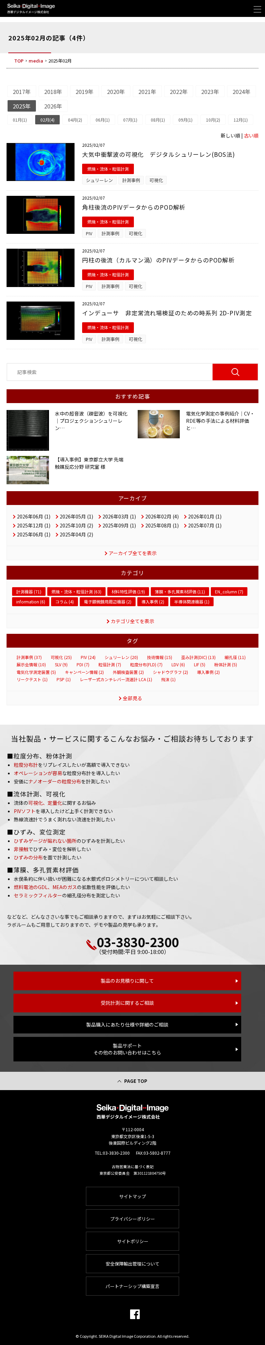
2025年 (22, 106)
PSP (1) (64, 679)
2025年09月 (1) (119, 525)
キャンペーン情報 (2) (84, 672)
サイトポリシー (132, 1241)
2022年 (179, 91)
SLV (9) (61, 664)
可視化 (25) (61, 657)
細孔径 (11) (235, 657)
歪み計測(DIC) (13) (198, 657)
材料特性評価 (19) (128, 591)
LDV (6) (178, 664)
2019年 (85, 91)
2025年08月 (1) (162, 525)
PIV (89, 233)
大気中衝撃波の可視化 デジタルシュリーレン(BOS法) (158, 154)
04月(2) (75, 120)
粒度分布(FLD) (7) (146, 664)
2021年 (147, 91)
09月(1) (185, 120)
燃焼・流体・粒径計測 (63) (76, 591)
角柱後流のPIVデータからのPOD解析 (133, 207)
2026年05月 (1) (76, 516)
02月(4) (47, 120)
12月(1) (241, 120)
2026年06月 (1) (33, 516)
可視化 (156, 180)
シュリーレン (99, 180)
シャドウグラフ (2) (170, 672)
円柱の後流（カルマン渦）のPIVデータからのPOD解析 (158, 260)
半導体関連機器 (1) (191, 601)
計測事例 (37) (29, 657)
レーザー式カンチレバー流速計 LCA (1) (116, 679)
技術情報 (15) (159, 657)
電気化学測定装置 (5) (36, 672)
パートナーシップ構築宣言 (132, 1286)
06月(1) (103, 120)
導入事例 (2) (152, 601)
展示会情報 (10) (31, 664)
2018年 (53, 91)
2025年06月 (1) (33, 534)
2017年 (22, 91)
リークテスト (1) (32, 679)
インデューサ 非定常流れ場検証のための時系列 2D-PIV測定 (167, 312)
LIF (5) (199, 664)
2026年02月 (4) (162, 516)
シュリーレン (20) (121, 657)
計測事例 (131, 180)
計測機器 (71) (28, 591)
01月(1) (20, 120)
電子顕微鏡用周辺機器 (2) (107, 601)
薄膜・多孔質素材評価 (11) (180, 591)
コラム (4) (64, 601)
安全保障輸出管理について (132, 1263)
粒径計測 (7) (109, 664)
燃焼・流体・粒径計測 (108, 169)
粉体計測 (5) (225, 664)
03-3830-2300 (138, 942)
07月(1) (130, 120)
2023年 (210, 91)
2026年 (53, 106)
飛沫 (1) (168, 679)
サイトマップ (132, 1196)
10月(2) (213, 120)
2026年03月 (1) (119, 516)
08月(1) (158, 120)
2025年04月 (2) (76, 534)
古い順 (251, 135)
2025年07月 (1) (205, 525)
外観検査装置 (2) (128, 672)
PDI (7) (83, 664)
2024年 (242, 91)
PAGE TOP (135, 1081)
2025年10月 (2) (76, 525)
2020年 (116, 91)
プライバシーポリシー (132, 1218)
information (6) (30, 601)
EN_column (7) (229, 591)
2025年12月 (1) (33, 525)
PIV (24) (88, 657)
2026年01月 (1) (205, 516)
